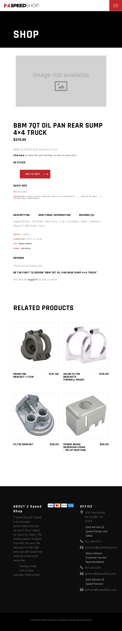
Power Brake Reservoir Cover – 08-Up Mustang (74, 447)
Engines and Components (26, 198)
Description (21, 215)
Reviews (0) (86, 215)
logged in (33, 279)
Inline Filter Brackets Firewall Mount (74, 376)
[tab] (25, 215)
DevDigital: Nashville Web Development (75, 620)
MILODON (25, 248)
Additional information (54, 215)
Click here (18, 155)
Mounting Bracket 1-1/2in (23, 375)
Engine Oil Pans (89, 196)
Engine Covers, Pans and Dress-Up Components (50, 196)
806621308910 (25, 243)
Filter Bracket (23, 444)
